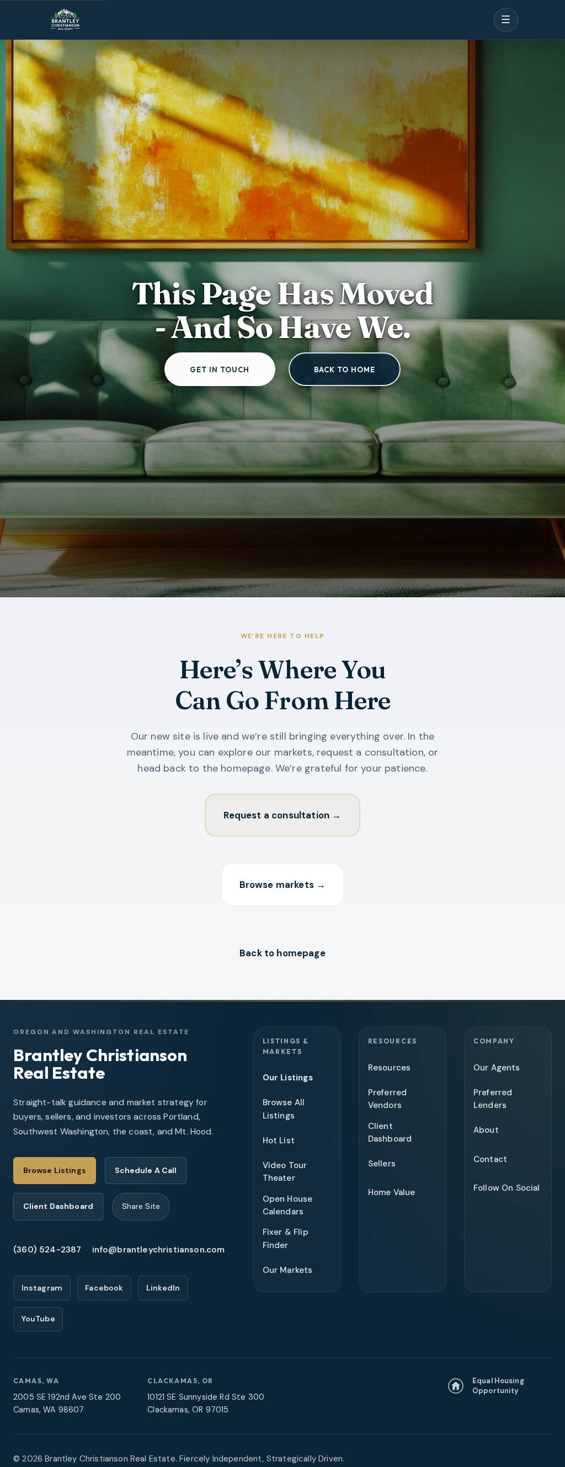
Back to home (344, 369)
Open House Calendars (288, 1205)
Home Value (391, 1192)
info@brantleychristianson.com (158, 1249)
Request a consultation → (282, 815)
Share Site (141, 1206)
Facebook (104, 1288)
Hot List (279, 1140)
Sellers (382, 1163)
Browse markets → (282, 885)
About (486, 1130)
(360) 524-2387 (47, 1249)
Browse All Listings (284, 1109)
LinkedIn (163, 1288)
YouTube (38, 1319)
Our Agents (496, 1067)
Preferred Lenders (493, 1099)
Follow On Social (506, 1187)
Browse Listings (54, 1170)
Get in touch (219, 369)
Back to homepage (282, 953)
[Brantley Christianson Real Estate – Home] (65, 20)
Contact (490, 1159)
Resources (389, 1067)
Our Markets (288, 1270)
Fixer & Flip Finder (285, 1238)
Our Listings (288, 1077)
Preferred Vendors (387, 1099)
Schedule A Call (146, 1170)
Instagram (42, 1288)
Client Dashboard (58, 1206)
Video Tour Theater (285, 1172)
